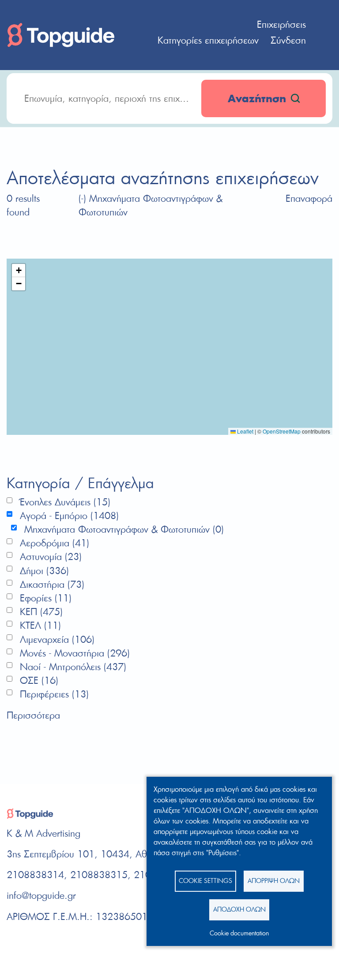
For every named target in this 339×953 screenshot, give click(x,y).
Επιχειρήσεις (281, 24)
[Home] (61, 34)
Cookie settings (205, 880)
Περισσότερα (33, 715)
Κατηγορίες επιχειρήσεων (208, 40)
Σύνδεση (288, 40)
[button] (18, 270)
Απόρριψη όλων (274, 880)
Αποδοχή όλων (239, 909)
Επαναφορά (309, 198)
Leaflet (244, 431)
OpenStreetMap (282, 431)
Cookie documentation (239, 933)
